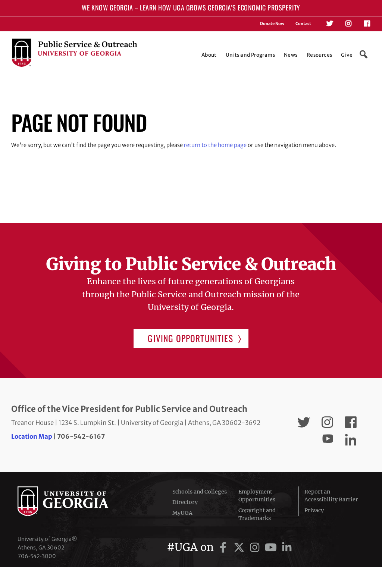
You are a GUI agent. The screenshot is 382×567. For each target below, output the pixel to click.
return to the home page (215, 145)
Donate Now (272, 23)
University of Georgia (73, 501)
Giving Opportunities (190, 338)
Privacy (314, 510)
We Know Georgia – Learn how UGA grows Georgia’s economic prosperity (191, 7)
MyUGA (182, 513)
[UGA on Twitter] (240, 547)
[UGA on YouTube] (272, 547)
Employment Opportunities (256, 495)
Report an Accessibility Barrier (331, 495)
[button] (363, 54)
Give (347, 55)
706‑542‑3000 (37, 556)
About (209, 55)
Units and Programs (250, 55)
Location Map (31, 437)
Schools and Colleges (199, 491)
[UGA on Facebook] (224, 547)
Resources (319, 55)
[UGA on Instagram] (256, 547)
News (291, 55)
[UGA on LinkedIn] (287, 547)
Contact (303, 23)
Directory (185, 502)
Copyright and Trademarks (257, 514)
